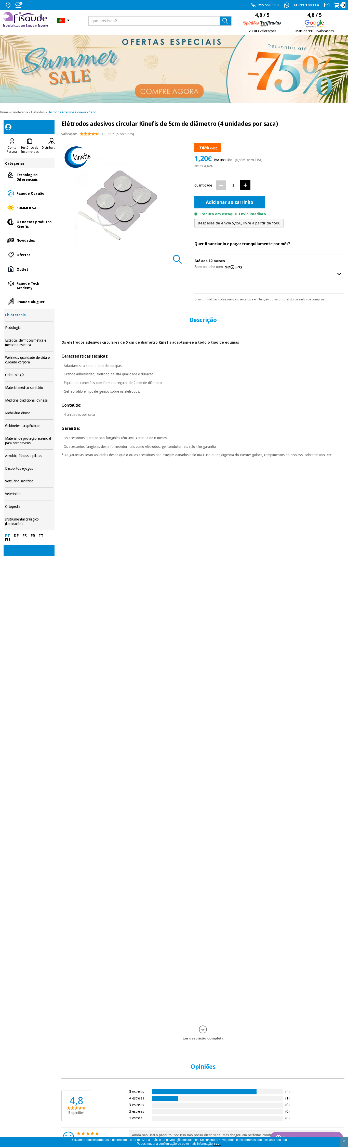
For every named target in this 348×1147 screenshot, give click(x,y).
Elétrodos (38, 112)
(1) (287, 1098)
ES (24, 535)
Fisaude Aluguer (29, 301)
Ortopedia (29, 506)
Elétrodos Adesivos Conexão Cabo (72, 112)
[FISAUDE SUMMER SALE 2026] (174, 69)
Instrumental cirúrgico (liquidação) (29, 521)
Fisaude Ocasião (29, 193)
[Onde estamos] (8, 5)
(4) (287, 1091)
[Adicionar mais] (245, 185)
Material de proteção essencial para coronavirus (29, 440)
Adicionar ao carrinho (229, 202)
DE (16, 535)
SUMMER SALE (29, 207)
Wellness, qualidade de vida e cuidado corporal (29, 360)
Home (4, 112)
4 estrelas (136, 1098)
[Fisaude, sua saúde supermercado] (26, 20)
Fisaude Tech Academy (29, 285)
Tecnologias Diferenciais (29, 177)
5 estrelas (136, 1091)
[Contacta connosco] (327, 5)
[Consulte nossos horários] (19, 5)
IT (41, 535)
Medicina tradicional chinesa (29, 400)
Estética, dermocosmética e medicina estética (29, 342)
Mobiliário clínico (29, 413)
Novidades (29, 240)
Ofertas (29, 254)
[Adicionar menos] (221, 185)
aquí (217, 1143)
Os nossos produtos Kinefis (29, 224)
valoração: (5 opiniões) (97, 134)
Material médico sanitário (29, 387)
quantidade (203, 185)
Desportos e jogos (29, 468)
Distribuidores (52, 147)
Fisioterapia (19, 112)
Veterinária (29, 494)
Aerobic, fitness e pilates (29, 456)
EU (7, 540)
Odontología (29, 375)
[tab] (12, 146)
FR (33, 535)
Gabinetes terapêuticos (29, 426)
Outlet (29, 269)
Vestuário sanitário (29, 481)
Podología (29, 328)
